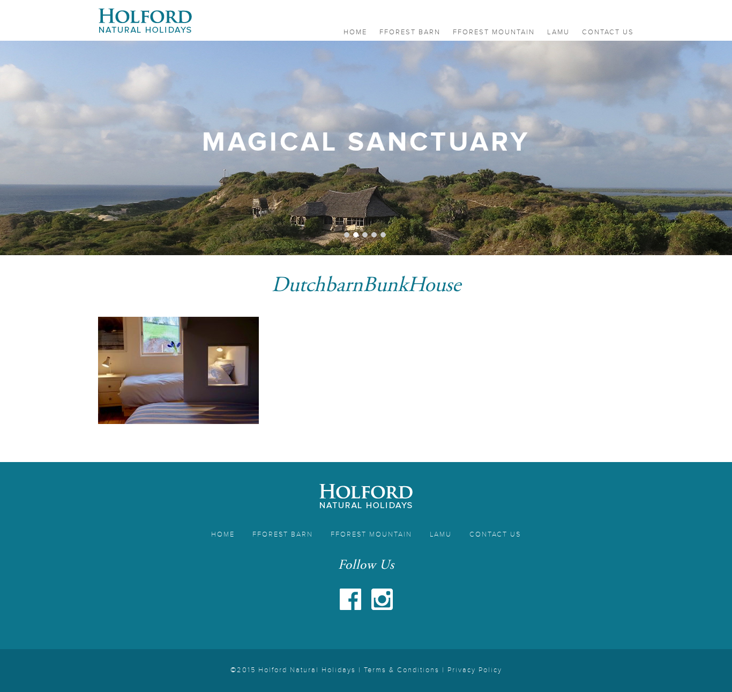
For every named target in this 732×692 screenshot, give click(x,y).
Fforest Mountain (494, 32)
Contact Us (608, 32)
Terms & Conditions (401, 670)
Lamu (558, 32)
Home (355, 32)
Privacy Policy (474, 670)
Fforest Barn (409, 32)
